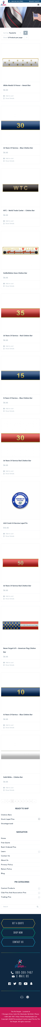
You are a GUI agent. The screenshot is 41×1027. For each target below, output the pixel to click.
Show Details (9, 98)
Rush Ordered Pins (8, 847)
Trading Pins (6, 897)
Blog (3, 873)
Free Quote (5, 843)
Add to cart (9, 96)
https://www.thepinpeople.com (26, 1016)
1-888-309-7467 (9, 1016)
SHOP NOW (18, 932)
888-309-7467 (24, 972)
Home (3, 838)
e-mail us (23, 976)
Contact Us (5, 856)
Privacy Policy (7, 864)
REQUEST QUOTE (34, 1)
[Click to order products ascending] (25, 33)
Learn (3, 851)
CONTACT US (18, 942)
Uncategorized (7, 823)
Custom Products (8, 888)
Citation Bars (6, 815)
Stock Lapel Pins (8, 819)
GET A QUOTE (18, 923)
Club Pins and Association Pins (13, 892)
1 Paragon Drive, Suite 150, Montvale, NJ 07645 (18, 1014)
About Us (4, 860)
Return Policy (6, 869)
